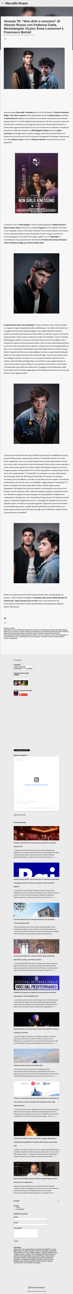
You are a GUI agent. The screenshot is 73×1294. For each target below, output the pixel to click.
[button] (5, 39)
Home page (17, 660)
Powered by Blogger (38, 1287)
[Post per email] (5, 619)
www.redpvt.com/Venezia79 (14, 604)
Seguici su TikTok (20, 815)
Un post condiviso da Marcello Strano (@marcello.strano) (36, 808)
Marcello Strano (16, 3)
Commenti (20, 1209)
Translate (29, 668)
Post (18, 1207)
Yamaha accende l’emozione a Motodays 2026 (28, 1065)
